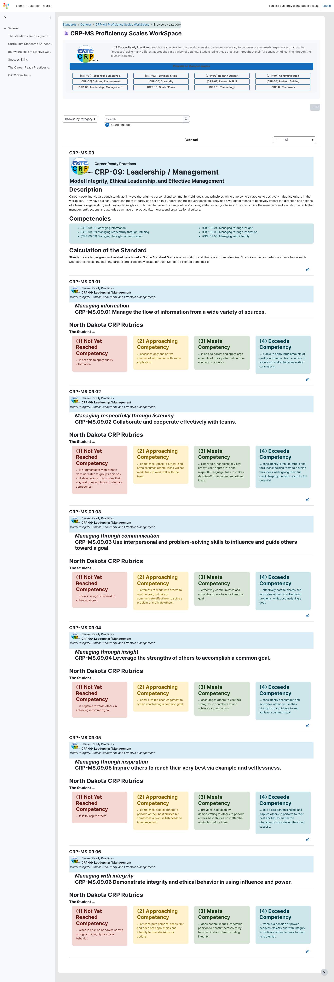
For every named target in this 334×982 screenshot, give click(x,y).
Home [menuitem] (20, 6)
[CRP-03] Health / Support (222, 75)
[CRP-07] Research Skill (222, 81)
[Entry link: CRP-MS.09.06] (308, 951)
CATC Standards (19, 75)
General (13, 28)
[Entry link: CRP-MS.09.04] (308, 726)
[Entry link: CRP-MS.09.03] (308, 616)
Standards (70, 24)
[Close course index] (5, 17)
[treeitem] (27, 51)
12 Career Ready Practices (132, 47)
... (316, 107)
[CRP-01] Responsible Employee (100, 75)
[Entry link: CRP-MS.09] (308, 269)
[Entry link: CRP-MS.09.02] (308, 500)
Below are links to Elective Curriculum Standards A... (30, 52)
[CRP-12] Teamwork (282, 87)
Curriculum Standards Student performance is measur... (30, 44)
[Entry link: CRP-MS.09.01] (308, 379)
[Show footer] (324, 972)
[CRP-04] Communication (283, 75)
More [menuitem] (46, 6)
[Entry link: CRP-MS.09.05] (308, 840)
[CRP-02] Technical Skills (161, 75)
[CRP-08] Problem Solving (283, 81)
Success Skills (18, 59)
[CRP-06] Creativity (160, 81)
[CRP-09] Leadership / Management (100, 87)
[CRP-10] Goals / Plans (161, 87)
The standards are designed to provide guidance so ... (30, 36)
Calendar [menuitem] (33, 6)
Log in (327, 6)
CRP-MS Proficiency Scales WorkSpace (122, 24)
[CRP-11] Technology (222, 87)
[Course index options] (50, 17)
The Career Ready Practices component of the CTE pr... (30, 67)
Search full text (121, 125)
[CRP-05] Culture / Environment (100, 81)
